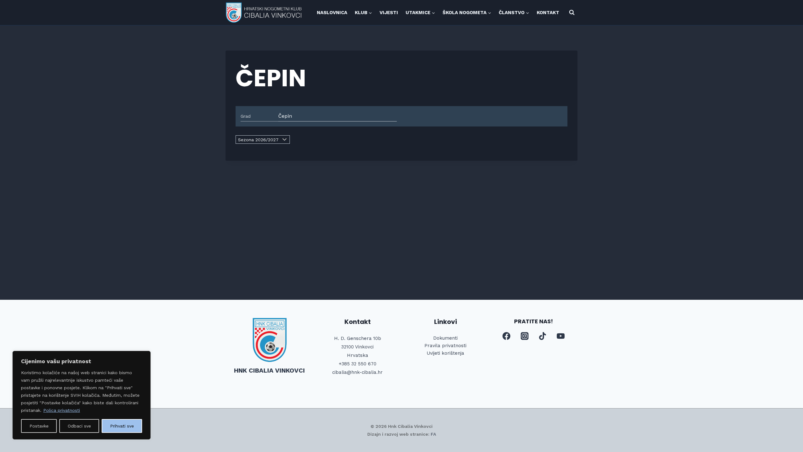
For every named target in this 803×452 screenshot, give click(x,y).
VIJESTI (389, 12)
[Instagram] (524, 336)
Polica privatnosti (61, 410)
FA (433, 434)
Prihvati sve (122, 425)
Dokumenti (445, 338)
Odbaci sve (79, 425)
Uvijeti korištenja (445, 353)
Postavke (39, 425)
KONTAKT (548, 12)
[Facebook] (506, 336)
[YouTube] (560, 336)
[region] (82, 395)
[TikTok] (542, 336)
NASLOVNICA (332, 12)
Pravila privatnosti (445, 345)
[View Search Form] (571, 12)
